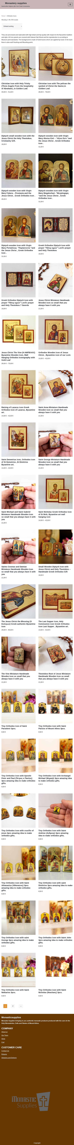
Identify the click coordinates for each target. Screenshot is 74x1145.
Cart (2, 1042)
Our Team (4, 1035)
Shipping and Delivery (9, 1058)
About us (4, 1032)
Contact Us (5, 1051)
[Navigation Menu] (70, 4)
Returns (4, 1054)
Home (3, 16)
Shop (3, 1039)
